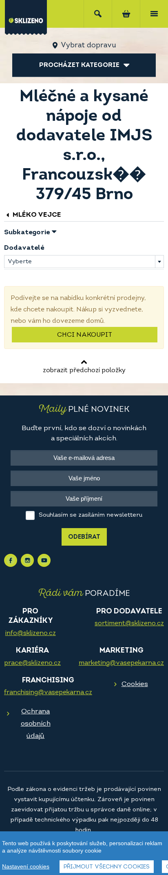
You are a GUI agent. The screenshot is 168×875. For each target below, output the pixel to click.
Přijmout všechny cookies (107, 867)
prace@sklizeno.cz (32, 663)
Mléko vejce (36, 214)
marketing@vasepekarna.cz (121, 663)
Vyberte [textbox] (20, 262)
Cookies (135, 684)
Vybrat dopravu (88, 45)
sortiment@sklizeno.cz (129, 623)
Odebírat (84, 537)
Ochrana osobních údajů (36, 724)
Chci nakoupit (84, 335)
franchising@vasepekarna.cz (48, 692)
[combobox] (84, 261)
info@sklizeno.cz (30, 633)
